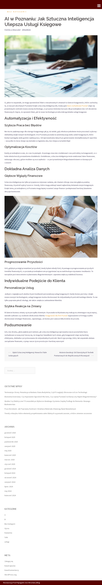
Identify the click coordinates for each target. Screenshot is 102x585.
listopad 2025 (10, 437)
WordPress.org (11, 574)
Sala (6, 537)
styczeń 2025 (10, 464)
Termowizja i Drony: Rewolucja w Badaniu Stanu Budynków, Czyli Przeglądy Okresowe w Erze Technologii (46, 392)
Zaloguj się (9, 561)
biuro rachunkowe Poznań (77, 106)
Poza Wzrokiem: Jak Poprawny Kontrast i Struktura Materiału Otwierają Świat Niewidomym (40, 409)
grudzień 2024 (10, 468)
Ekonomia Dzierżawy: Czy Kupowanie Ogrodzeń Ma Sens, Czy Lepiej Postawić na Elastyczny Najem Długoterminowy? (51, 396)
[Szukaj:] (20, 370)
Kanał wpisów (10, 566)
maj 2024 (8, 491)
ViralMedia (26, 30)
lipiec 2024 (9, 486)
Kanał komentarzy (12, 570)
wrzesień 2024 (10, 477)
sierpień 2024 (10, 482)
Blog (38, 582)
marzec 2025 (10, 459)
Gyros (7, 528)
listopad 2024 (10, 473)
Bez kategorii (17, 12)
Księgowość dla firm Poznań (56, 315)
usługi (7, 542)
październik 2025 (11, 442)
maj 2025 (8, 450)
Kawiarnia (8, 533)
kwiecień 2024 (10, 495)
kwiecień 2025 (10, 455)
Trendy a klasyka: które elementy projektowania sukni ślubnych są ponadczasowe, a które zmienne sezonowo (48, 413)
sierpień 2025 (10, 446)
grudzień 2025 (10, 433)
